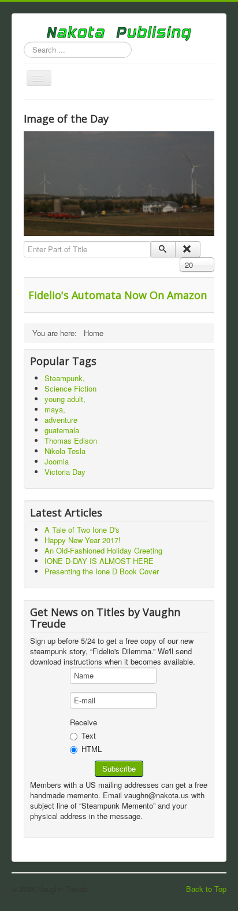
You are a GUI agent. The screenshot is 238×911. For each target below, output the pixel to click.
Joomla (56, 461)
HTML (91, 749)
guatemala (61, 430)
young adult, (64, 398)
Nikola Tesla (64, 450)
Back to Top (206, 888)
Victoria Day (64, 471)
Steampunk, (64, 377)
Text (88, 735)
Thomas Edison (70, 440)
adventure (60, 419)
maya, (54, 409)
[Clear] (187, 249)
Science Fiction (70, 388)
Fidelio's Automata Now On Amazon (117, 295)
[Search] (163, 249)
